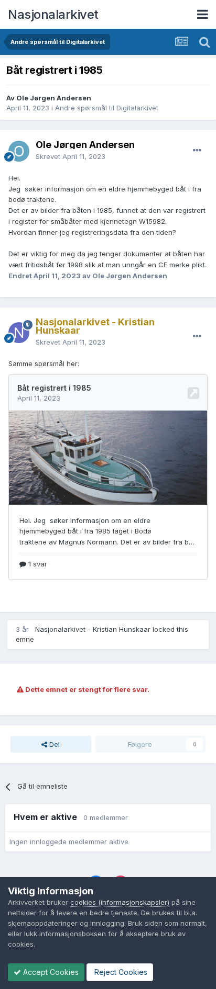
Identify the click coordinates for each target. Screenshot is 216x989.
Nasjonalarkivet (53, 14)
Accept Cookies (50, 972)
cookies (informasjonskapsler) (119, 902)
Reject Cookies (119, 972)
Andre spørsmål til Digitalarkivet (106, 108)
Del (53, 744)
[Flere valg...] (197, 150)
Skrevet (70, 156)
